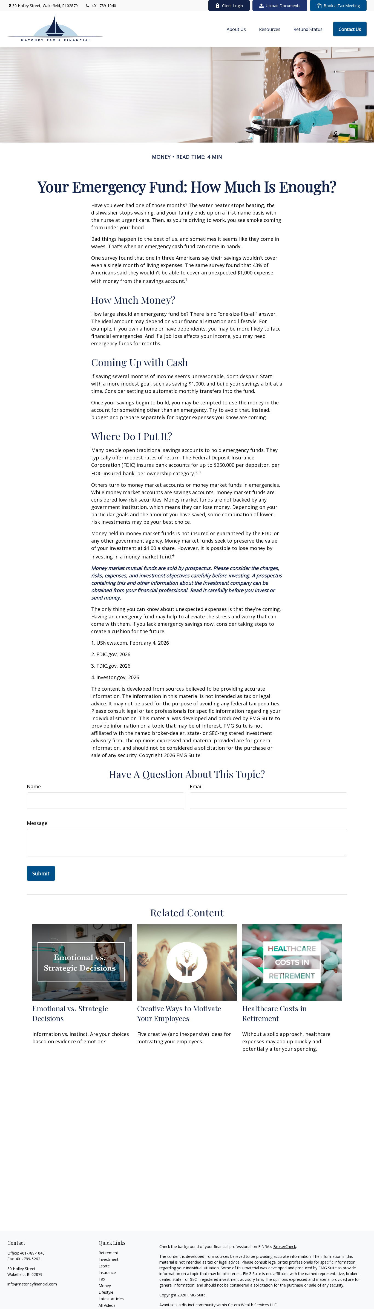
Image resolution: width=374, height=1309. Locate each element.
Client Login (232, 5)
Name (34, 786)
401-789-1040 (103, 5)
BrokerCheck (284, 1246)
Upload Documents (283, 5)
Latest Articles (111, 1298)
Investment (109, 1259)
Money (105, 1285)
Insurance (107, 1272)
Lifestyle (106, 1292)
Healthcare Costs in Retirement (274, 1013)
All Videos (107, 1305)
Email (196, 786)
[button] (236, 29)
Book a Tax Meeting (342, 5)
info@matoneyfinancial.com (32, 1284)
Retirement (108, 1252)
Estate (104, 1266)
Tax (102, 1279)
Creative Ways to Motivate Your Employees (179, 1013)
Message (37, 823)
